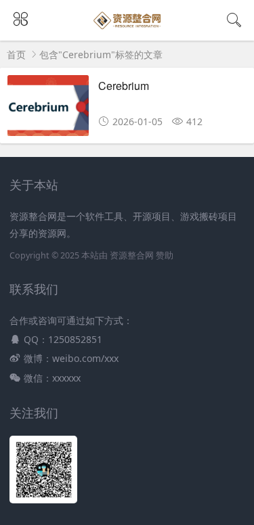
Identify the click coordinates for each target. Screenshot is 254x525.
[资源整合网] (127, 28)
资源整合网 (132, 255)
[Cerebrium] (48, 109)
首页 (16, 54)
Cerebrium (123, 85)
